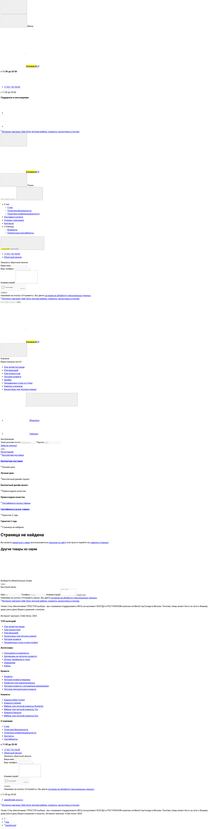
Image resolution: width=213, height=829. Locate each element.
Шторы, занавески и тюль (17, 659)
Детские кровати (12, 376)
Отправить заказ (81, 595)
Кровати (8, 676)
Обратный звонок (13, 257)
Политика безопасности (19, 210)
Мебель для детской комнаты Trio (21, 709)
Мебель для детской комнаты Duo (21, 716)
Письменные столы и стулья (18, 383)
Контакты (9, 223)
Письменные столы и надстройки (21, 642)
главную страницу (99, 542)
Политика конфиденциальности (23, 214)
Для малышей (11, 370)
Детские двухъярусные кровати (20, 689)
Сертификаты (11, 739)
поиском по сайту (57, 542)
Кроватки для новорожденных (19, 683)
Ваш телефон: (7, 269)
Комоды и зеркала (13, 386)
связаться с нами (21, 542)
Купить (3, 584)
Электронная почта (10, 442)
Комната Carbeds (12, 703)
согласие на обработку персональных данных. (68, 295)
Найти (18, 302)
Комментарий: (8, 282)
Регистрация (7, 452)
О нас (10, 207)
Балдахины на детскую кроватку (20, 656)
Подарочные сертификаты (20, 233)
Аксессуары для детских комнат (20, 389)
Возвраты (12, 229)
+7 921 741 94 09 (12, 87)
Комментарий (53, 594)
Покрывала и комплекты (16, 653)
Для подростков (12, 373)
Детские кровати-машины (17, 679)
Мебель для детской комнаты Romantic (23, 706)
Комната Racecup (12, 712)
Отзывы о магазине (14, 220)
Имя (3, 594)
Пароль (40, 442)
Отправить (4, 292)
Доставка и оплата (13, 217)
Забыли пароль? (9, 445)
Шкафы (7, 380)
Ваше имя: (6, 265)
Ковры (7, 666)
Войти (2, 449)
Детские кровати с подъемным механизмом (26, 686)
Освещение (9, 662)
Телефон (25, 594)
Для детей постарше (14, 367)
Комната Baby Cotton (14, 700)
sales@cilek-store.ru (13, 800)
